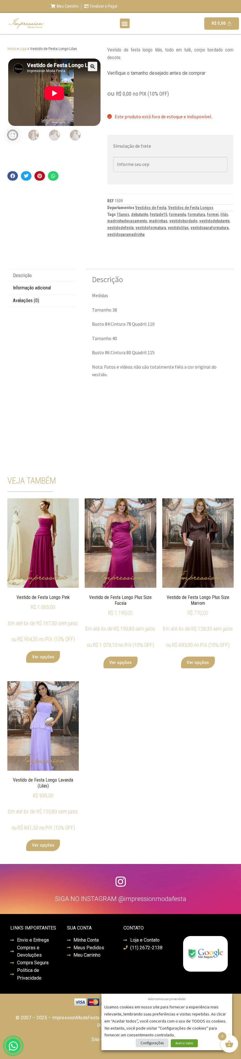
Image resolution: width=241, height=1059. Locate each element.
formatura (196, 214)
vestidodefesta (120, 227)
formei (213, 214)
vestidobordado (183, 221)
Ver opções (43, 657)
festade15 (158, 214)
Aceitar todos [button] (184, 1043)
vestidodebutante (214, 221)
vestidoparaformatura (209, 227)
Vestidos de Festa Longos (190, 207)
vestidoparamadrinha (126, 234)
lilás (224, 214)
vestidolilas (178, 227)
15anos (123, 214)
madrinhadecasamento (127, 221)
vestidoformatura (150, 227)
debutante (139, 214)
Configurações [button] (152, 1042)
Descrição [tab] (22, 275)
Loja (23, 49)
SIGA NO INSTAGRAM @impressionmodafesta (120, 899)
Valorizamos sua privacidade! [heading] (167, 999)
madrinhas (158, 221)
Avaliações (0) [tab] (26, 300)
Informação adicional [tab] (32, 288)
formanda (177, 214)
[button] (125, 23)
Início (11, 49)
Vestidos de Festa (150, 207)
